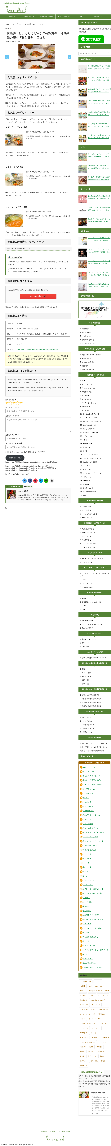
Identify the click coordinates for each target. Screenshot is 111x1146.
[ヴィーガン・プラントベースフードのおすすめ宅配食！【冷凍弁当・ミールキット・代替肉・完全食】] (82, 157)
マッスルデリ (86, 399)
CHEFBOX (87, 924)
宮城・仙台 (85, 684)
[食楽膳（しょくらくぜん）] (41, 480)
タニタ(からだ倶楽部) (90, 462)
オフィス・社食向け (96, 652)
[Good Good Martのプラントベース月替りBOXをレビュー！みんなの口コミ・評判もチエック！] (82, 104)
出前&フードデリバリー (90, 639)
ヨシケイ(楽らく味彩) (89, 418)
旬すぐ (85, 451)
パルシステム (88, 885)
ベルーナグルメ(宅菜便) (91, 432)
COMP (84, 606)
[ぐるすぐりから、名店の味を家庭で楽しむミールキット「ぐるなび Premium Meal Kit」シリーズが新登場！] (82, 211)
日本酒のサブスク (88, 725)
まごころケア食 (87, 384)
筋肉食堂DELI (86, 406)
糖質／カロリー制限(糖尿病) (91, 355)
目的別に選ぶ (95, 323)
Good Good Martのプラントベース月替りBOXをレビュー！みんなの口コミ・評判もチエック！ (99, 102)
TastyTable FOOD (88, 562)
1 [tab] (36, 72)
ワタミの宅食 (86, 506)
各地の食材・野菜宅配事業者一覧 (96, 689)
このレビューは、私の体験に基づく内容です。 (28, 452)
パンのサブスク (87, 721)
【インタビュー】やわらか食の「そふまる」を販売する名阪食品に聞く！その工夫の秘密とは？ (99, 273)
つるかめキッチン (90, 845)
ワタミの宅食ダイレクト (91, 414)
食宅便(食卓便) (87, 392)
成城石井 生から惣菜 (91, 915)
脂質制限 (85, 366)
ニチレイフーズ (85, 1014)
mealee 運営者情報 (94, 737)
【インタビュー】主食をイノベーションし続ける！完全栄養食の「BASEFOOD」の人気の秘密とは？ (99, 239)
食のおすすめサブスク (96, 711)
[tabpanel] (38, 56)
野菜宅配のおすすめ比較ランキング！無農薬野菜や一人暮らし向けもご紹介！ (99, 167)
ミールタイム (87, 480)
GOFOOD (86, 466)
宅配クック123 (87, 518)
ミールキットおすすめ (89, 532)
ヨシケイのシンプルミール (93, 832)
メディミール (87, 477)
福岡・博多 (85, 680)
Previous (7, 57)
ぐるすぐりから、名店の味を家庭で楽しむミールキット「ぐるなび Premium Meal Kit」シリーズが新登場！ (99, 209)
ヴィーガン (102, 1042)
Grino (84, 580)
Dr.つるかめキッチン (90, 425)
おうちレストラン (96, 553)
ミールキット (95, 1033)
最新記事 (12, 16)
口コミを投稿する (36, 296)
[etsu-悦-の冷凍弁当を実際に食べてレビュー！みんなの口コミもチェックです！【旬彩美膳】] (82, 115)
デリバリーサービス (96, 633)
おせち (107, 991)
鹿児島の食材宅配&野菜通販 (91, 702)
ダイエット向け (87, 332)
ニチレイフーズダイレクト (92, 458)
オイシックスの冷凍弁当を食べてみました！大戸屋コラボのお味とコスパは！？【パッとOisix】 (99, 79)
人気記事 (83, 1047)
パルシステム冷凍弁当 (90, 455)
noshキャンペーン (101, 986)
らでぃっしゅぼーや (88, 544)
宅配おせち (91, 1051)
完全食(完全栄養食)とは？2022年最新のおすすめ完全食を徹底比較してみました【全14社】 (99, 178)
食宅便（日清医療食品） (92, 780)
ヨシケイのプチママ (88, 547)
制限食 (82, 1051)
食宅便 (103, 1061)
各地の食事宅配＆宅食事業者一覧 (96, 663)
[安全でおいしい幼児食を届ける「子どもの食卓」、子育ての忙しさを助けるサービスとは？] (82, 287)
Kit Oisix (82, 986)
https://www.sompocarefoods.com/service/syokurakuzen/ (37, 349)
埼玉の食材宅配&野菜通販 (91, 695)
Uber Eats (85, 647)
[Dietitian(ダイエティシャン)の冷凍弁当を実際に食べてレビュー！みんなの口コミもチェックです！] (82, 92)
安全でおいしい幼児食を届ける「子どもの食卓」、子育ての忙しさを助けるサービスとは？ (99, 285)
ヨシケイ (95, 1037)
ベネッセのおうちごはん (90, 514)
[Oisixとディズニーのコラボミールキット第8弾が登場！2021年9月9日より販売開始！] (82, 222)
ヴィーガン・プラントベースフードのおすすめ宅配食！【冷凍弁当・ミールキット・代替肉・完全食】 (99, 155)
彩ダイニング (92, 1056)
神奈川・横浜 (86, 673)
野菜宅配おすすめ (88, 529)
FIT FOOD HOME (85, 981)
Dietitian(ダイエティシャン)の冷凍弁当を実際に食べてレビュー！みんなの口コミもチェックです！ (99, 90)
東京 (83, 669)
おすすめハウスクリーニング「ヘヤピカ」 (94, 743)
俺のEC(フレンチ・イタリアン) (92, 558)
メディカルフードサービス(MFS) (95, 950)
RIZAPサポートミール (89, 403)
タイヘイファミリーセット (92, 421)
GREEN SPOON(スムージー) (92, 624)
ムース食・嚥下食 (88, 369)
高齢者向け (85, 329)
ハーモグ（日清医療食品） (93, 785)
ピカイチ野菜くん (99, 1014)
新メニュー (83, 1061)
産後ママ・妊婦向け (88, 340)
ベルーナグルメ (89, 854)
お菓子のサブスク (88, 732)
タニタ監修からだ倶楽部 (92, 893)
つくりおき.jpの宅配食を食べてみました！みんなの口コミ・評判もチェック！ (99, 125)
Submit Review (14, 458)
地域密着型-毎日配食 (96, 501)
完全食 (82, 1056)
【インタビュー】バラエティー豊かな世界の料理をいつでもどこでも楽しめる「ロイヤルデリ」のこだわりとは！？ (99, 262)
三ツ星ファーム (89, 789)
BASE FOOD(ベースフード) (91, 602)
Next (69, 57)
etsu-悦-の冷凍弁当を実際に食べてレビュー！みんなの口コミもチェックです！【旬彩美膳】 (99, 113)
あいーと (86, 495)
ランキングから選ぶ (64, 16)
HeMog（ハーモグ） (90, 443)
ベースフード (84, 1028)
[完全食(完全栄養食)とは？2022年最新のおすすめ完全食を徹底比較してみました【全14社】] (82, 180)
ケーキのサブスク (88, 728)
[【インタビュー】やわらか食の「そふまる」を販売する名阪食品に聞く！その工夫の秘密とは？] (82, 276)
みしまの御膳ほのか (89, 492)
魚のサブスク (86, 717)
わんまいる (85, 395)
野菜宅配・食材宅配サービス (95, 523)
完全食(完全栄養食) (95, 592)
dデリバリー (86, 643)
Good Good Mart (87, 587)
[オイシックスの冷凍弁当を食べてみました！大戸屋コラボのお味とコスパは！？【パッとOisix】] (82, 81)
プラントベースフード (96, 1019)
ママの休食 (85, 410)
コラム (81, 16)
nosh (83, 381)
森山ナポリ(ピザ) (88, 621)
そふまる (86, 484)
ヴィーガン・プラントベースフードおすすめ (94, 575)
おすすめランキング (88, 343)
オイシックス (86, 536)
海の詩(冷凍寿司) (88, 628)
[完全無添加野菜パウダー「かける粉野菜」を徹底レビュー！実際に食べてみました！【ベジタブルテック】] (82, 69)
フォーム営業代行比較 (64, 1131)
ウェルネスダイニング (89, 388)
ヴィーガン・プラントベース (95, 567)
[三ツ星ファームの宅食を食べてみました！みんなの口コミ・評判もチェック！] (82, 138)
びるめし (92, 995)
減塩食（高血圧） (88, 358)
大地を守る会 (86, 540)
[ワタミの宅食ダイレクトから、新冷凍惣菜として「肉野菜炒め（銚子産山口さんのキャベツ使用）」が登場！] (82, 199)
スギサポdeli (87, 469)
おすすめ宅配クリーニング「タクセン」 (93, 747)
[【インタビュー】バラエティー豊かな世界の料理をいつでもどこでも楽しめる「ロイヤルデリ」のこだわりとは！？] (82, 264)
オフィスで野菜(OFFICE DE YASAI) (94, 658)
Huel (83, 609)
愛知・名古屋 (86, 676)
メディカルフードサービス (92, 473)
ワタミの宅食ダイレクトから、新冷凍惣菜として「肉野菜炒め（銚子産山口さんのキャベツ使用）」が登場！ (99, 197)
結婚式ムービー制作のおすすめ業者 (92, 751)
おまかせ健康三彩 (89, 429)
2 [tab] (38, 72)
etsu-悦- (86, 798)
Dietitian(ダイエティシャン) (93, 967)
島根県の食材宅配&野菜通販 (91, 706)
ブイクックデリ (87, 583)
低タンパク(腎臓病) (88, 362)
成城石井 (102, 1056)
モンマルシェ (84, 1037)
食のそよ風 (86, 447)
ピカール (83, 1019)
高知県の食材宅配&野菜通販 (91, 699)
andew (84, 598)
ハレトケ (86, 440)
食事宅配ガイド (29, 16)
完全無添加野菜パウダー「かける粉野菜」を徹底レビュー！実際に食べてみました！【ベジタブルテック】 (99, 67)
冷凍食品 (96, 615)
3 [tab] (39, 72)
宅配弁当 (101, 1051)
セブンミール (87, 436)
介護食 (91, 1047)
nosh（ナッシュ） (90, 767)
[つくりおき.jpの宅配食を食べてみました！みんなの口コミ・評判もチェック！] (82, 127)
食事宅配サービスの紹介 (95, 375)
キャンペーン (96, 1005)
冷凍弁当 (99, 1047)
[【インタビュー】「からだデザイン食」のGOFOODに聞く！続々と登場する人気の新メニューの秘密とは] (82, 253)
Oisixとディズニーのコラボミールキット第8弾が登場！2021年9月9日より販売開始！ (99, 220)
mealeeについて (99, 16)
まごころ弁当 (86, 510)
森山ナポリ (87, 911)
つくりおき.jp (88, 793)
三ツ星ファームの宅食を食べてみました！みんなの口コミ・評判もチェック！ (99, 136)
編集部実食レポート (46, 16)
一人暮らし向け (87, 336)
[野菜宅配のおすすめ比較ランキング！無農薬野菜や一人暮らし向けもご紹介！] (82, 169)
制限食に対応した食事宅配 (96, 349)
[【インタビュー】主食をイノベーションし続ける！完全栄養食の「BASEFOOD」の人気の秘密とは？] (82, 241)
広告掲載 (52, 1131)
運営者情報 (43, 1131)
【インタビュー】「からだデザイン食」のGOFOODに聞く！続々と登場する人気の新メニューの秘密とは (99, 250)
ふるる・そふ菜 (88, 488)
